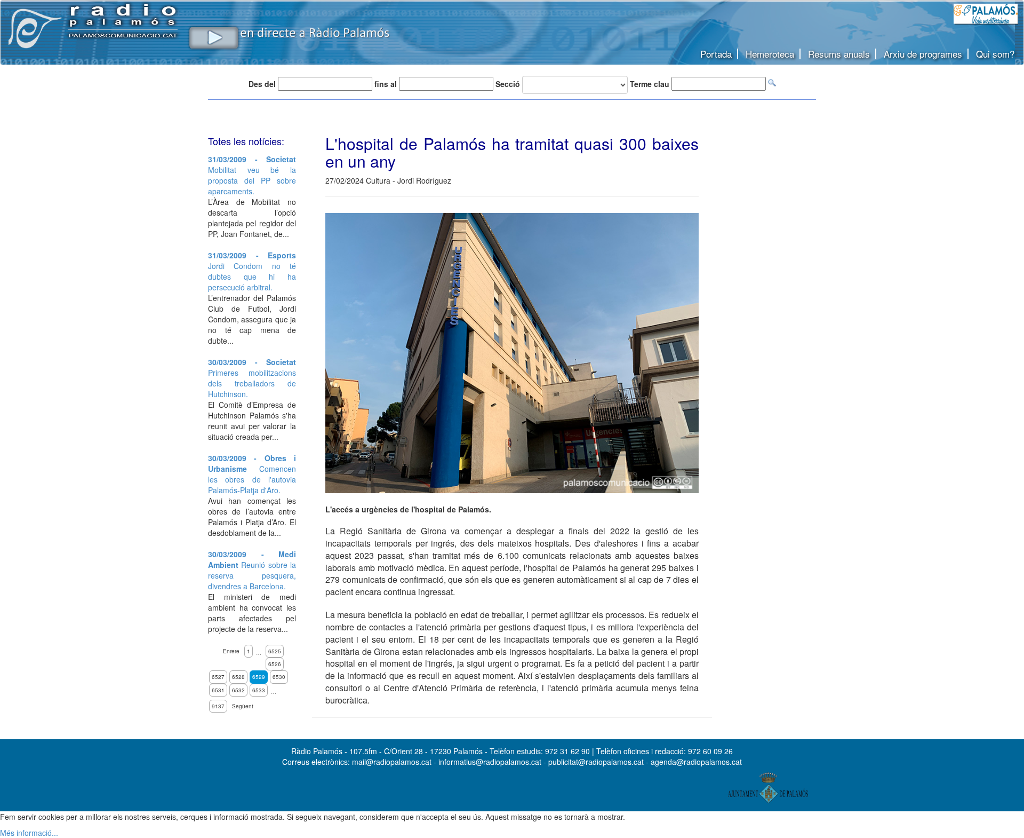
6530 (279, 677)
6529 (258, 677)
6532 (238, 690)
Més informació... (29, 832)
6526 (274, 664)
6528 (238, 677)
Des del (262, 83)
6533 (258, 690)
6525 (274, 651)
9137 (218, 706)
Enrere (231, 651)
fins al (385, 83)
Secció (507, 83)
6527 (218, 677)
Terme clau (649, 83)
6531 (218, 690)
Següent (242, 706)
